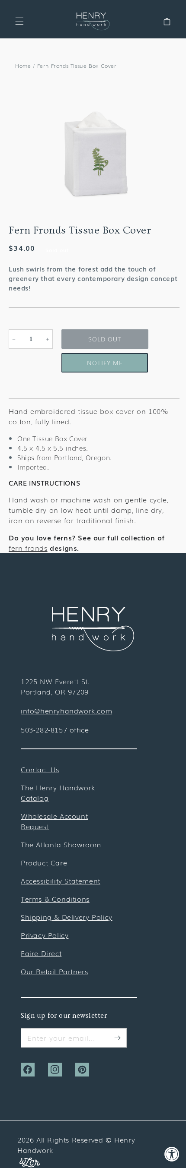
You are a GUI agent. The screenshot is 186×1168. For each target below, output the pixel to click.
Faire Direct (41, 953)
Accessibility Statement (60, 880)
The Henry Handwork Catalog (58, 792)
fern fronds (28, 548)
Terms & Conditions (55, 898)
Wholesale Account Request (54, 821)
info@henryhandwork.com (66, 710)
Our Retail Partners (54, 971)
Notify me (105, 362)
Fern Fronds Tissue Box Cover (77, 65)
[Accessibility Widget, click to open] (172, 1154)
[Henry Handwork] (93, 648)
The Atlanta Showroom (61, 844)
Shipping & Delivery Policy (66, 917)
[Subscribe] (117, 1037)
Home (23, 65)
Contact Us (40, 769)
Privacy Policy (44, 935)
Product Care (44, 862)
